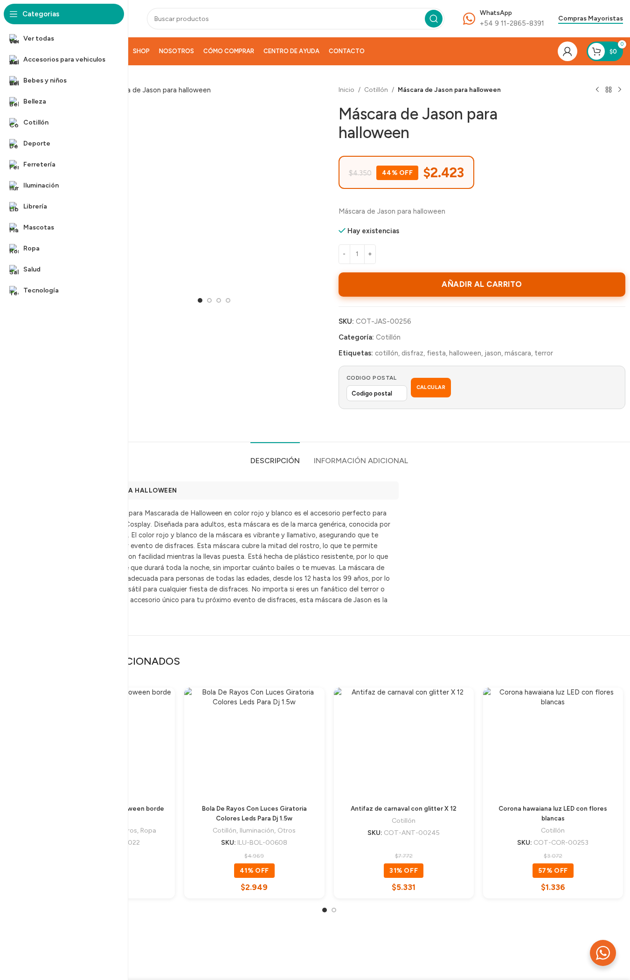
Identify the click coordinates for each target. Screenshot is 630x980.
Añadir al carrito (482, 284)
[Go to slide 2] (209, 300)
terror (543, 353)
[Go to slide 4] (228, 300)
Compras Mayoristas (590, 18)
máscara (518, 353)
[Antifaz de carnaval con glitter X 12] (404, 741)
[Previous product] (597, 90)
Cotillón (376, 89)
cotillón (386, 353)
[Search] (434, 19)
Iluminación (257, 830)
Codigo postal (371, 378)
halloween (465, 353)
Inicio (346, 89)
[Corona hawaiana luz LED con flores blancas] (553, 741)
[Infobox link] (503, 18)
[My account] (567, 51)
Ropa (148, 830)
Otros (286, 830)
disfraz (412, 353)
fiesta (436, 353)
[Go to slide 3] (218, 300)
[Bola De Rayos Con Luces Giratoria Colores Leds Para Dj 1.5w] (254, 741)
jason (493, 353)
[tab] (275, 456)
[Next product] (619, 90)
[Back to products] (608, 90)
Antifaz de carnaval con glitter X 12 (404, 808)
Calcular (431, 387)
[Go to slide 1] (200, 300)
